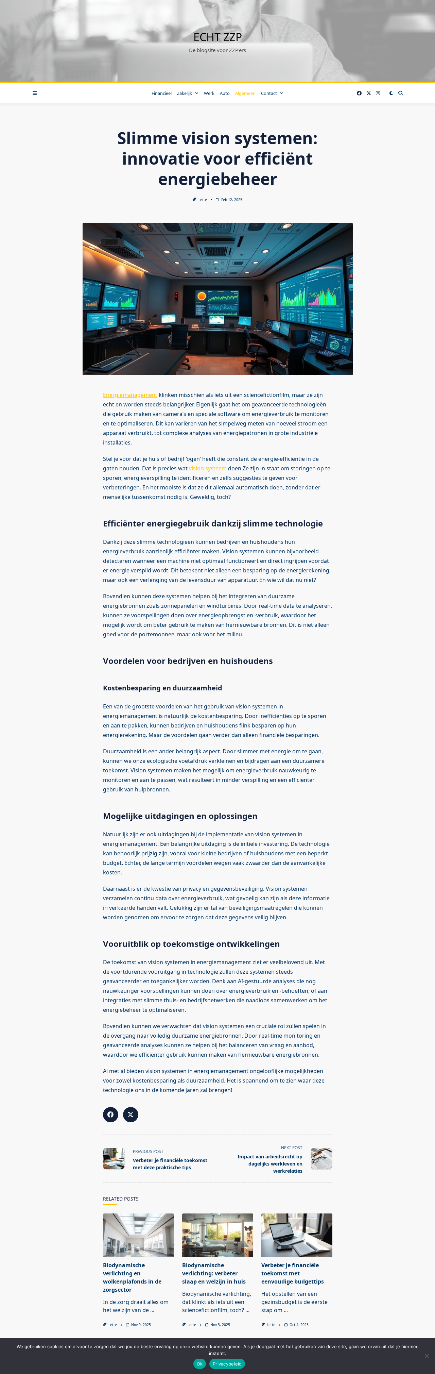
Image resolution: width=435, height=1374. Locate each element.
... (152, 1310)
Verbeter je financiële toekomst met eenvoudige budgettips (292, 1273)
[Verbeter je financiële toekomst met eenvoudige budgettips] (296, 1235)
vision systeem (208, 468)
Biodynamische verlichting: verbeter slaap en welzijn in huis (214, 1273)
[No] (426, 1356)
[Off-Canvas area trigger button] (35, 93)
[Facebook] (359, 93)
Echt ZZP (217, 37)
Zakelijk (184, 93)
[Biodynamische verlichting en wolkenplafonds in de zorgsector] (138, 1235)
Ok (200, 1364)
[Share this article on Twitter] (130, 1114)
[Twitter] (368, 93)
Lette (202, 199)
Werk (209, 93)
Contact (269, 93)
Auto (225, 93)
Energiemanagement (130, 395)
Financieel (162, 93)
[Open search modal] (400, 93)
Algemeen (245, 93)
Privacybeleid (227, 1364)
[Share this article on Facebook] (110, 1114)
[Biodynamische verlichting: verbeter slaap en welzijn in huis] (217, 1235)
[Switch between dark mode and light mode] (391, 93)
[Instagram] (378, 93)
